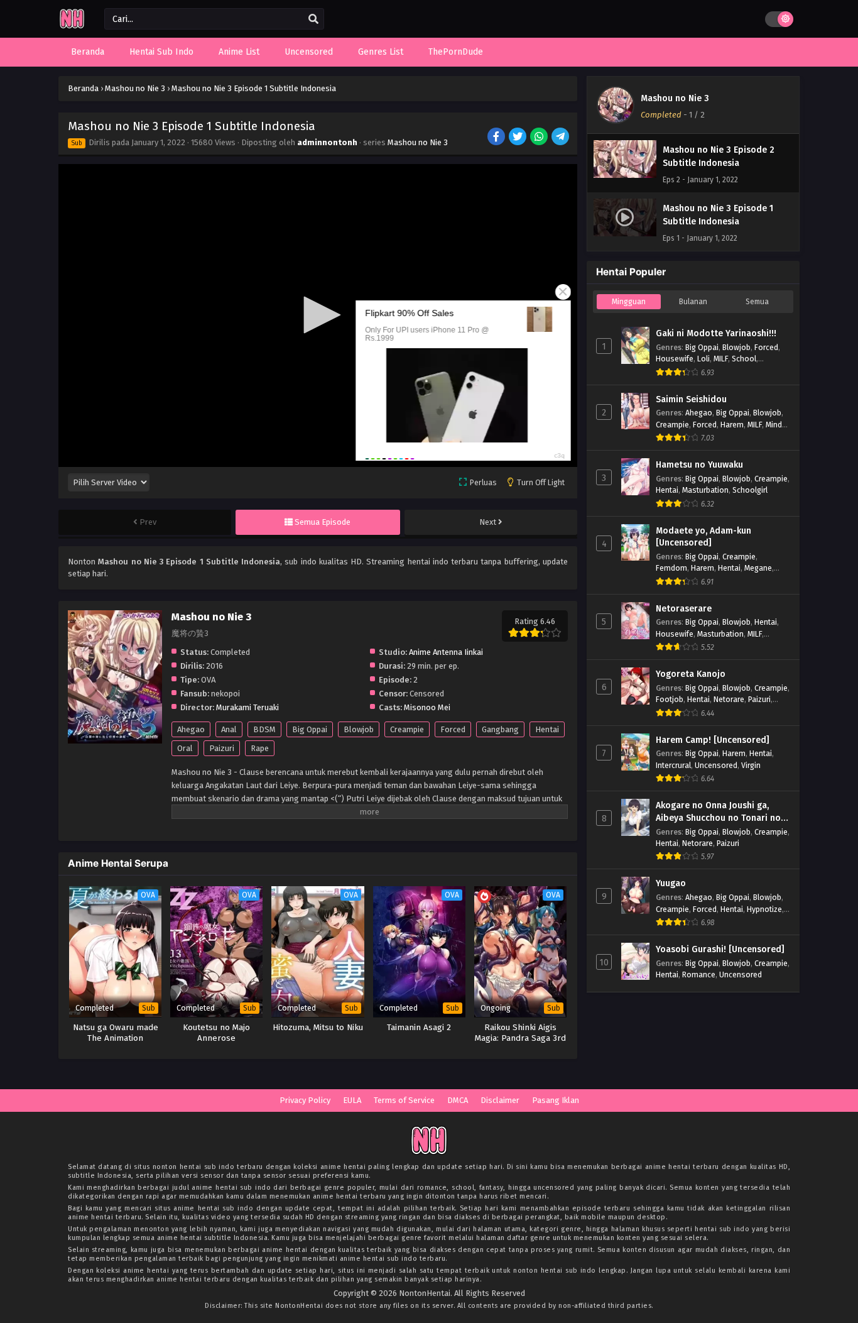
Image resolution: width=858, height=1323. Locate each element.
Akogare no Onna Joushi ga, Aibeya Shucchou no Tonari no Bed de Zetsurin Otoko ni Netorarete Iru (718, 812)
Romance (698, 974)
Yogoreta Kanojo (690, 674)
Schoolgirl (750, 490)
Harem (732, 424)
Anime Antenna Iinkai (446, 652)
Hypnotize (764, 909)
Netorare (729, 699)
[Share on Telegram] (561, 137)
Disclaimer (500, 1100)
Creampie (407, 729)
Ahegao (191, 729)
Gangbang (500, 729)
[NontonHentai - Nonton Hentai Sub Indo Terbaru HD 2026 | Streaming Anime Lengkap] (71, 26)
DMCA (457, 1100)
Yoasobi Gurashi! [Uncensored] (720, 949)
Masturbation (705, 490)
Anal (229, 729)
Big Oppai (309, 729)
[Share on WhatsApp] (540, 137)
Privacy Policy (305, 1100)
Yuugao (671, 883)
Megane (758, 568)
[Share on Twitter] (518, 137)
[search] (313, 19)
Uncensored (716, 765)
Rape (260, 748)
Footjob (669, 699)
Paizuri (221, 748)
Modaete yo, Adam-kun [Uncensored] (703, 537)
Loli (703, 358)
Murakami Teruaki (247, 707)
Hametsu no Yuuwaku (699, 464)
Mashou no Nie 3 (418, 142)
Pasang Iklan (555, 1100)
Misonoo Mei (427, 707)
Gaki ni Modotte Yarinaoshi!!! (716, 333)
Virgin (751, 765)
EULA (352, 1100)
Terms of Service (404, 1100)
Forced (452, 729)
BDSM (264, 729)
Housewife (674, 358)
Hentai (547, 729)
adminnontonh (327, 142)
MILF (721, 358)
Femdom (671, 568)
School (744, 358)
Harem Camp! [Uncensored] (712, 740)
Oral (185, 748)
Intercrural (673, 765)
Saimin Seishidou (691, 399)
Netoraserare (684, 608)
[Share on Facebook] (497, 137)
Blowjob (359, 729)
